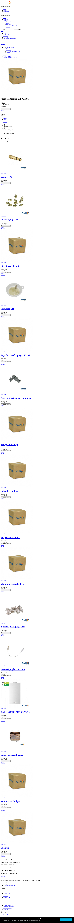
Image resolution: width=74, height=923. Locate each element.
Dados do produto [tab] (7, 135)
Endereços (5, 896)
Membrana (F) (8, 308)
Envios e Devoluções (8, 905)
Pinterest (5, 122)
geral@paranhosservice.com (9, 885)
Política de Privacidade (8, 906)
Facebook (5, 914)
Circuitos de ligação (10, 266)
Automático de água (10, 801)
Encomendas (6, 894)
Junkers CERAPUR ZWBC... (15, 712)
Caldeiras (8, 24)
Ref (1, 104)
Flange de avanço (9, 444)
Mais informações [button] (35, 920)
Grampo (5, 847)
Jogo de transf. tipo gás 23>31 (15, 355)
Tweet (4, 119)
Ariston (8, 27)
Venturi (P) (6, 177)
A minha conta (6, 893)
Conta (2, 31)
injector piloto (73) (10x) (13, 626)
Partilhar (5, 118)
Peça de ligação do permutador (16, 398)
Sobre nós (3, 876)
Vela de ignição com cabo (13, 669)
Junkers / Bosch (10, 21)
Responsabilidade (7, 908)
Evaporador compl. (10, 537)
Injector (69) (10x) (10, 219)
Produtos (5, 20)
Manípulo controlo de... (12, 584)
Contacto (5, 909)
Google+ (5, 120)
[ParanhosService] (6, 5)
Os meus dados (6, 897)
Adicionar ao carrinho (5, 109)
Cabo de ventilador (10, 491)
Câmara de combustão (12, 755)
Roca (7, 23)
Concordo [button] (65, 919)
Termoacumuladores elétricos (13, 25)
